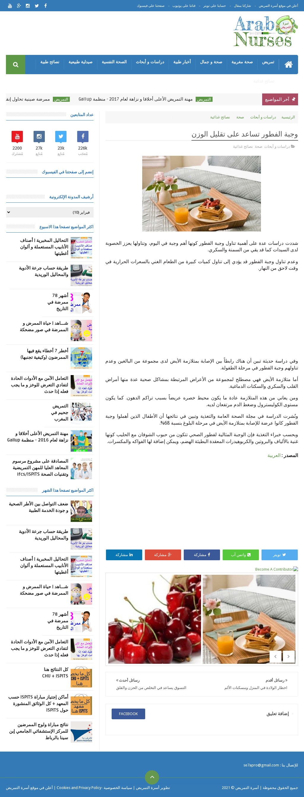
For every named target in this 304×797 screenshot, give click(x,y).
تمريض (268, 61)
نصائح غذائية (263, 81)
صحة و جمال (211, 61)
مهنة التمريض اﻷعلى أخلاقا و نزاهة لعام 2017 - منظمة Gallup (148, 99)
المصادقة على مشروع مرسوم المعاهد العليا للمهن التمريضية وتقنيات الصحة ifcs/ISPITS (40, 467)
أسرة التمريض (247, 787)
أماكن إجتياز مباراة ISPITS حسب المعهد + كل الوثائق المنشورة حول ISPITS (38, 703)
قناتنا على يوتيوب (183, 6)
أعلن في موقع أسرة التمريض (278, 6)
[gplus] (19, 6)
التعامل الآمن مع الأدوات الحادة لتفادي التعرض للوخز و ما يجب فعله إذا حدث (39, 385)
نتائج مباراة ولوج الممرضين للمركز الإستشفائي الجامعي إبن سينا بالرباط (38, 731)
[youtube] (10, 6)
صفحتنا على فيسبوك (150, 6)
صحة (240, 117)
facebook (128, 714)
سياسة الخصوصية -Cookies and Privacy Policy (94, 787)
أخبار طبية (182, 61)
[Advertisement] (114, 34)
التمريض (216, 99)
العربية (274, 455)
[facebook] (46, 6)
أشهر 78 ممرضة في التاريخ (58, 302)
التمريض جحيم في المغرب (59, 412)
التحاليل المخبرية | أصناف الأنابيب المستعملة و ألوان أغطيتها (44, 247)
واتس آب (238, 554)
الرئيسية (288, 117)
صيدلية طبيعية (81, 61)
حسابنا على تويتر (214, 6)
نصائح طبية (49, 61)
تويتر (277, 554)
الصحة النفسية (114, 61)
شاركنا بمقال (242, 6)
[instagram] (28, 6)
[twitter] (37, 6)
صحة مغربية (242, 61)
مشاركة (200, 554)
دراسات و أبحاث (150, 61)
